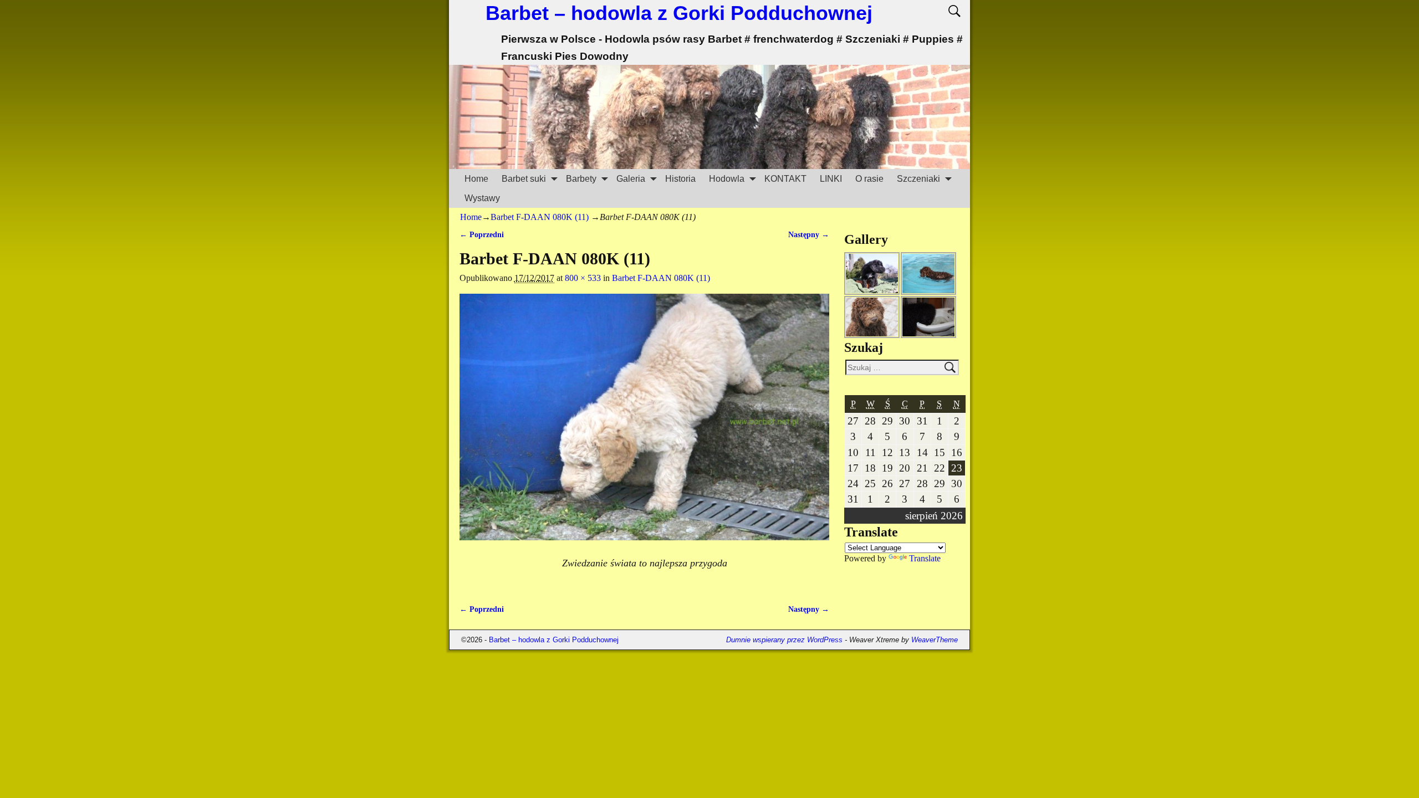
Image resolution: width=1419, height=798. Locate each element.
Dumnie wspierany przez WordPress (784, 640)
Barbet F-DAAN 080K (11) (540, 217)
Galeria (630, 178)
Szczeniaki (918, 178)
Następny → (808, 234)
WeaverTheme (934, 640)
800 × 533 (583, 278)
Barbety (581, 178)
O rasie (869, 178)
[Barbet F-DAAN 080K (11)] (644, 424)
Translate (925, 558)
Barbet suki (524, 178)
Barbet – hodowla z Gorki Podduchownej (679, 13)
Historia (680, 178)
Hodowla (726, 178)
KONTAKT (785, 178)
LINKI (831, 178)
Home (476, 178)
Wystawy (482, 198)
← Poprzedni (482, 234)
